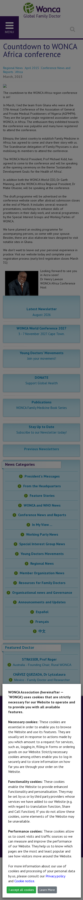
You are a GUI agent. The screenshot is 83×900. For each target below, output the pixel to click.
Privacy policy (55, 876)
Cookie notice (24, 881)
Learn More (47, 890)
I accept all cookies (21, 890)
